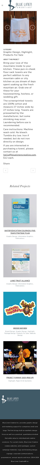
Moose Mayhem (20, 328)
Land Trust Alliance (20, 281)
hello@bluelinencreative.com (19, 154)
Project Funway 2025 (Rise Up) (20, 378)
